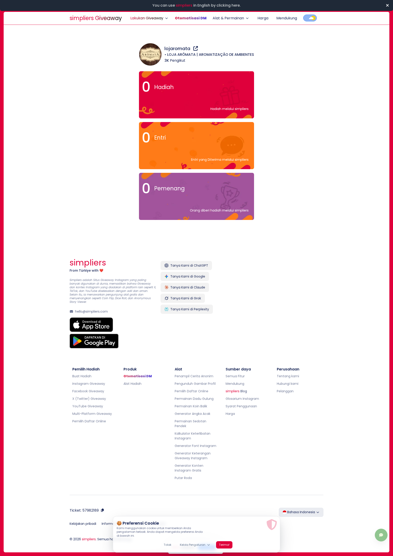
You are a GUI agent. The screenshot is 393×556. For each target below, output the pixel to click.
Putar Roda (183, 478)
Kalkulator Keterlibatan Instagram (192, 436)
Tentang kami (288, 376)
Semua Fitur (235, 376)
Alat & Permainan (228, 18)
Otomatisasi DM (191, 18)
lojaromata (177, 48)
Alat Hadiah (132, 383)
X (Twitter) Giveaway (89, 398)
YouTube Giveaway (87, 406)
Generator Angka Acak (192, 413)
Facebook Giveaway (88, 391)
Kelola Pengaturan (192, 545)
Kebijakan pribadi (83, 523)
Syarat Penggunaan (241, 406)
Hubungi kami (287, 383)
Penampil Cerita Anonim (194, 376)
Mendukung (286, 18)
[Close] (387, 5)
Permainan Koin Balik (191, 406)
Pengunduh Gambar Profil (195, 383)
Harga (262, 18)
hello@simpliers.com (91, 311)
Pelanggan (285, 391)
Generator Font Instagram (195, 446)
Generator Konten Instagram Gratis (189, 468)
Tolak (167, 545)
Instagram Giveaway (88, 383)
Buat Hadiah (81, 376)
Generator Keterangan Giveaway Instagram (193, 455)
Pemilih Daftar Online (89, 421)
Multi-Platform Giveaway (92, 413)
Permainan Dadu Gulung (194, 398)
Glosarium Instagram (242, 398)
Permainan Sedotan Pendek (190, 423)
